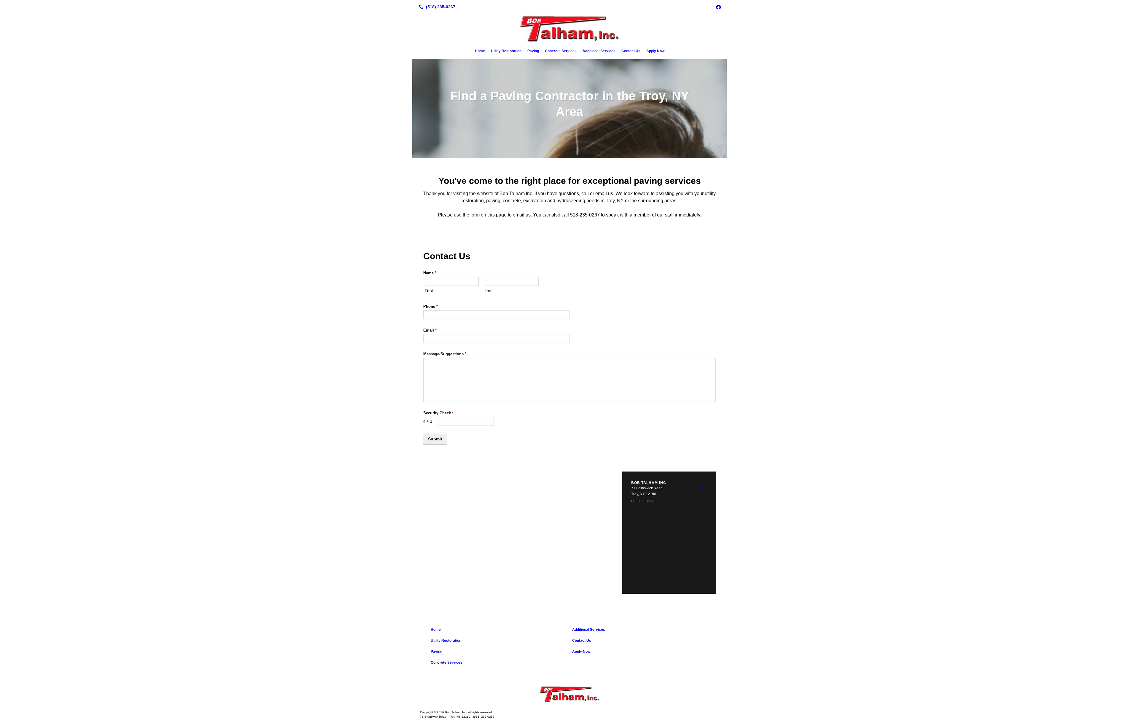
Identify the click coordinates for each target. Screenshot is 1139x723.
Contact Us (630, 51)
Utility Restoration (506, 51)
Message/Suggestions (444, 354)
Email (430, 330)
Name (429, 273)
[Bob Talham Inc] (569, 694)
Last (489, 291)
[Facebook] (718, 7)
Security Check (438, 413)
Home (480, 51)
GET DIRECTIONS (643, 501)
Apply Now (655, 51)
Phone (430, 306)
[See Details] (702, 487)
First (429, 291)
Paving (533, 51)
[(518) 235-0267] (435, 7)
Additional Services (599, 51)
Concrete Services (561, 51)
